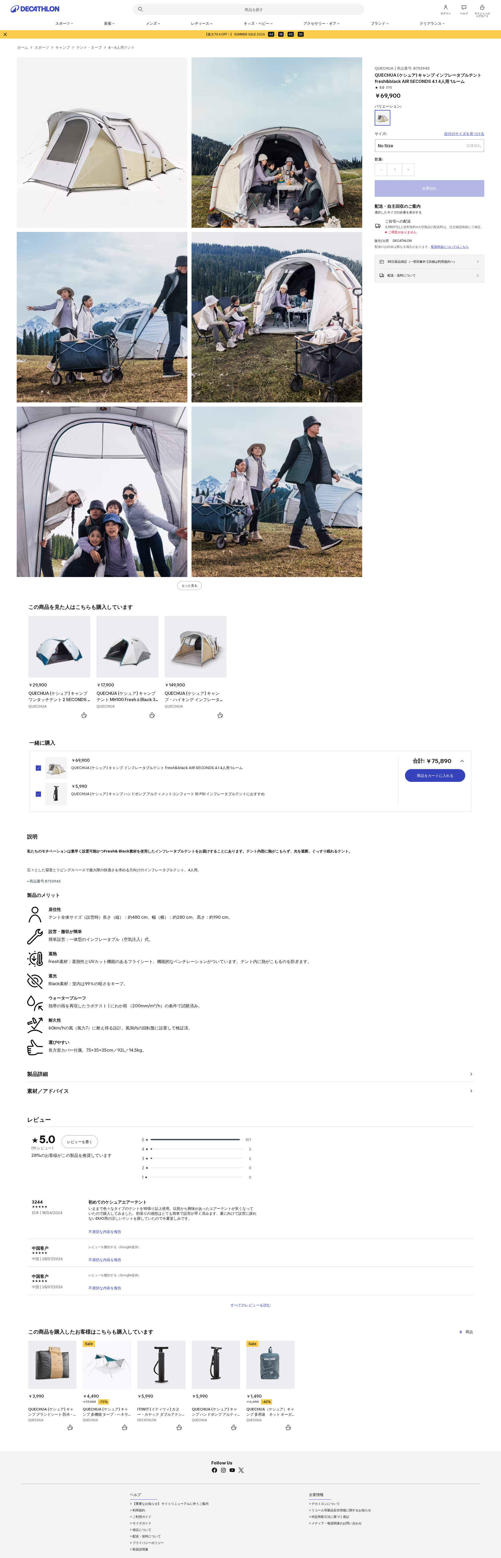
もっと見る (189, 585)
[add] (408, 169)
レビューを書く (80, 1141)
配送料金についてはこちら (450, 247)
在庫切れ (429, 188)
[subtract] (381, 169)
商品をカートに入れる (435, 775)
